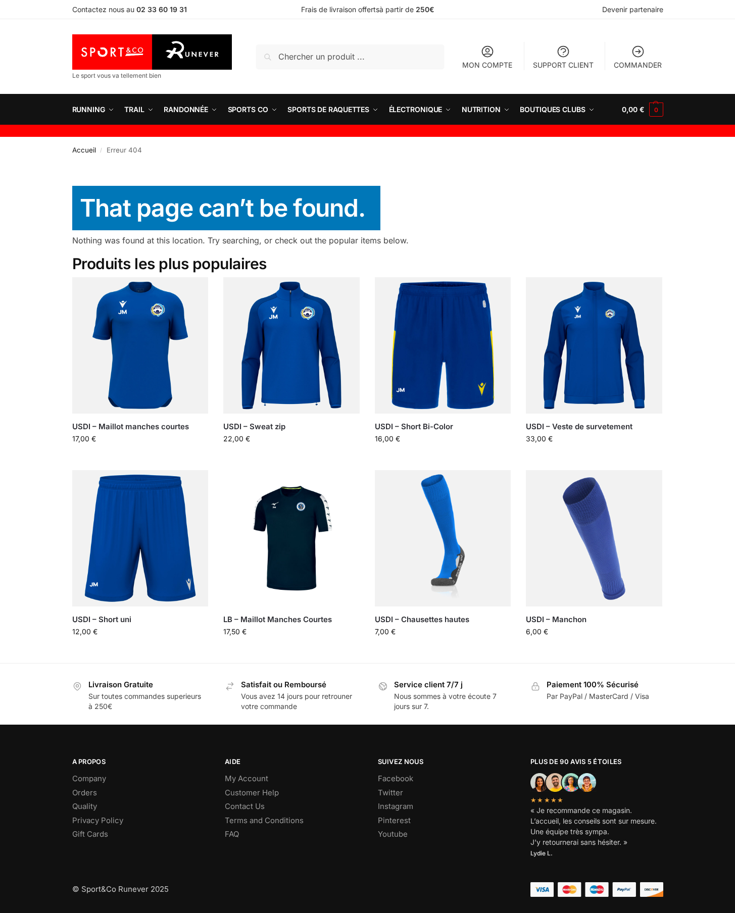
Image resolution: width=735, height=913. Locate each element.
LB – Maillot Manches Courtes (277, 619)
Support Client (563, 65)
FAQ (232, 834)
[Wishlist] (193, 292)
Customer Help (252, 792)
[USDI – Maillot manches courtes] (140, 345)
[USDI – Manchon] (594, 538)
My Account (246, 778)
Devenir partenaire (632, 9)
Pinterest (394, 820)
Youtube (393, 834)
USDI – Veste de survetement (579, 426)
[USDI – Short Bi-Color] (443, 345)
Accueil (84, 150)
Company (89, 778)
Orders (84, 792)
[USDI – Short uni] (140, 538)
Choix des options (443, 652)
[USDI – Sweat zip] (291, 345)
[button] (642, 109)
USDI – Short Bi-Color (414, 426)
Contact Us (245, 806)
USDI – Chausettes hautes (422, 619)
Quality (84, 806)
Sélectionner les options (139, 459)
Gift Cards (90, 834)
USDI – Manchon (556, 619)
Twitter (390, 792)
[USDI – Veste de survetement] (594, 345)
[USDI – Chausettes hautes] (443, 538)
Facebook (395, 778)
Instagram (395, 806)
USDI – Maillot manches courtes (130, 426)
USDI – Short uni (101, 619)
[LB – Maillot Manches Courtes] (291, 538)
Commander (638, 65)
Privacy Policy (97, 820)
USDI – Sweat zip (254, 426)
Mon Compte (487, 65)
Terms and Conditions (264, 820)
